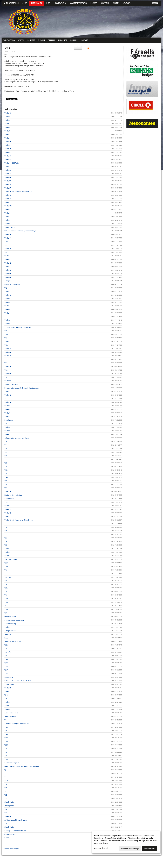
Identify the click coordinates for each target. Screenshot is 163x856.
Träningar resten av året (13, 641)
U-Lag (48, 3)
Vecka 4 (7, 706)
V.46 (6, 345)
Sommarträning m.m (11, 763)
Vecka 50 (7, 142)
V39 (5, 481)
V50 (5, 331)
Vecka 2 (7, 134)
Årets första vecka (11, 713)
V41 (5, 363)
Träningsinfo (9, 806)
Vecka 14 (7, 506)
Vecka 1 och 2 (9, 227)
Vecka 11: (8, 202)
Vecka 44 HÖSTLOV (11, 163)
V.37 (6, 377)
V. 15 (6, 502)
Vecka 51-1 (8, 138)
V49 (5, 445)
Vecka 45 (7, 159)
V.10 (6, 695)
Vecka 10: (8, 206)
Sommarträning (10, 624)
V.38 (6, 602)
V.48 (6, 242)
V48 (5, 338)
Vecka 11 (7, 292)
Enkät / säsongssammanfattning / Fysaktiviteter (22, 766)
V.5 (5, 541)
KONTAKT (126, 3)
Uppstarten (8, 677)
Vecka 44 (7, 256)
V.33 (6, 613)
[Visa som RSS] (88, 48)
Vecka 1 (7, 434)
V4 (5, 317)
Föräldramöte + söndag (13, 495)
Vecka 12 (7, 199)
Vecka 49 (7, 145)
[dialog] (126, 841)
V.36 (6, 609)
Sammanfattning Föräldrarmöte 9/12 (17, 724)
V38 (5, 484)
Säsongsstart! (9, 834)
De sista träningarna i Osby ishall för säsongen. (21, 388)
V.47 (6, 649)
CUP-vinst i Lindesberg (12, 284)
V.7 (5, 534)
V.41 (6, 474)
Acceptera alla (149, 849)
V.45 (6, 745)
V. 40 (6, 824)
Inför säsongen (10, 616)
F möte (7, 838)
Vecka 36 (7, 381)
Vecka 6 (7, 127)
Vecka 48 (7, 149)
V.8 (5, 531)
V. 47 (6, 813)
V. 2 (5, 799)
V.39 (6, 370)
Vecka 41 (7, 174)
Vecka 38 (7, 184)
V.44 (6, 463)
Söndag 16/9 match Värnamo (15, 831)
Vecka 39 (7, 181)
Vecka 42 (7, 170)
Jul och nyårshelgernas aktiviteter (16, 438)
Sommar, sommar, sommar (14, 620)
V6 (5, 791)
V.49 (6, 334)
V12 (5, 288)
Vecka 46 (7, 156)
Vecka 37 (7, 188)
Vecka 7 (7, 124)
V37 (5, 488)
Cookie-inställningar (11, 849)
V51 (5, 720)
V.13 (6, 770)
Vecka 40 (7, 177)
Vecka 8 (7, 120)
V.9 (5, 527)
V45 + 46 (7, 577)
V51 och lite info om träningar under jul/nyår (20, 231)
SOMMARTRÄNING (11, 384)
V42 (5, 359)
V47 (7, 48)
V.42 (6, 470)
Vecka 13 (7, 195)
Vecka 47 (7, 152)
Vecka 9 (7, 117)
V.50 (6, 563)
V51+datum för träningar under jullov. (17, 327)
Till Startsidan (12, 3)
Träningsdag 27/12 (11, 716)
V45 (5, 252)
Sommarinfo (9, 499)
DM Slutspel (8, 420)
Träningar (7, 634)
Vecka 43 (7, 167)
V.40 (6, 477)
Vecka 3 (7, 131)
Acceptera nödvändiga (130, 849)
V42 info (7, 652)
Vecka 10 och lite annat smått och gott (18, 520)
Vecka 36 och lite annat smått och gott (18, 192)
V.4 (5, 424)
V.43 (6, 466)
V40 (5, 595)
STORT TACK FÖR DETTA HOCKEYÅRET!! (18, 681)
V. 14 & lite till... (9, 684)
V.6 (5, 538)
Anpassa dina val (101, 848)
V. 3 (5, 795)
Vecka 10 (7, 113)
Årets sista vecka (10, 559)
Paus (6, 638)
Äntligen (7, 281)
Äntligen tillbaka (10, 631)
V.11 (6, 399)
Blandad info (9, 802)
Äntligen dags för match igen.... (15, 820)
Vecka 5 (7, 313)
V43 (5, 752)
